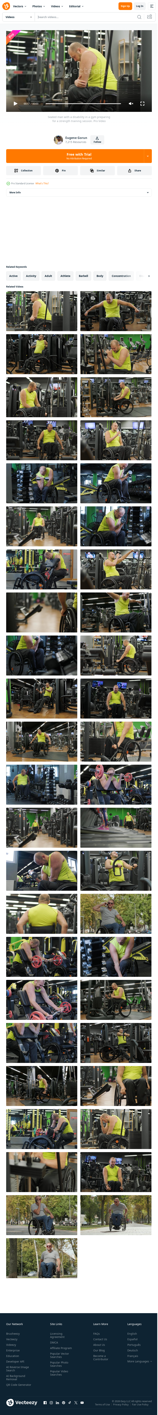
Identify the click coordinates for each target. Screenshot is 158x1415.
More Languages (135, 1359)
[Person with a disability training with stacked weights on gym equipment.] (115, 740)
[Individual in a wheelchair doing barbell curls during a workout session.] (41, 482)
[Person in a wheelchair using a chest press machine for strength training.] (115, 869)
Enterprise (13, 1348)
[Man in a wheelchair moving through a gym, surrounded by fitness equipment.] (41, 826)
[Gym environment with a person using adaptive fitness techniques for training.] (115, 525)
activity (31, 274)
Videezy (11, 1343)
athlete (65, 274)
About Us (97, 1343)
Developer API (15, 1360)
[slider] (83, 103)
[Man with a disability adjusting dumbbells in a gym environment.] (41, 783)
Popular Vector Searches (58, 1353)
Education (12, 1354)
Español (129, 1337)
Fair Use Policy (140, 1405)
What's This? (42, 183)
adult (48, 274)
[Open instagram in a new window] (51, 1404)
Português (131, 1343)
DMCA (53, 1341)
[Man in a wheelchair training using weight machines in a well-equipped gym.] (41, 1084)
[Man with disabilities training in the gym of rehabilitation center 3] (115, 611)
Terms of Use (102, 1405)
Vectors (18, 6)
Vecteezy (11, 1337)
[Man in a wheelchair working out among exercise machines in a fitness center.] (41, 525)
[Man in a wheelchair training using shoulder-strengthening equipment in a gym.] (115, 998)
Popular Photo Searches (58, 1362)
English (129, 1332)
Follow (97, 142)
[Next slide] (143, 274)
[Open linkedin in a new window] (57, 1404)
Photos (37, 6)
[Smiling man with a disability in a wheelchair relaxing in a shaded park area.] (41, 1257)
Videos (55, 6)
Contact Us (99, 1337)
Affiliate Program (60, 1346)
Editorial (74, 6)
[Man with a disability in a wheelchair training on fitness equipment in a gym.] (41, 1171)
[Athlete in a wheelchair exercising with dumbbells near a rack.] (115, 955)
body (100, 274)
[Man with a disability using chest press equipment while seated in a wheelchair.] (41, 353)
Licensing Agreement (56, 1333)
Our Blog (97, 1348)
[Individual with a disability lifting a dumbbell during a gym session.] (115, 482)
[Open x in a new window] (75, 1404)
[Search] (139, 17)
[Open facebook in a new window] (45, 1404)
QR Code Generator (12, 1384)
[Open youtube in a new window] (82, 1404)
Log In (139, 6)
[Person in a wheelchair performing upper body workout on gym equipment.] (41, 1041)
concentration (121, 274)
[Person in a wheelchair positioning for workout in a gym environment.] (41, 740)
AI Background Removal (15, 1375)
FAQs (95, 1332)
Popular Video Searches (58, 1371)
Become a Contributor (99, 1355)
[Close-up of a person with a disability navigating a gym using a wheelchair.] (41, 611)
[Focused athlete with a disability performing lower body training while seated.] (115, 396)
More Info (15, 191)
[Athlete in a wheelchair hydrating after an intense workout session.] (115, 439)
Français (129, 1354)
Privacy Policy (121, 1405)
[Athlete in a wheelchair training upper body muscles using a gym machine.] (115, 697)
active (13, 274)
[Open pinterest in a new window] (63, 1404)
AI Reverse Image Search (17, 1366)
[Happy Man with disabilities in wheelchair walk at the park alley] (115, 1214)
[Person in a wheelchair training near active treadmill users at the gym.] (115, 826)
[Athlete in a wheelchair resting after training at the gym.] (115, 1084)
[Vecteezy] (6, 6)
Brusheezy (13, 1332)
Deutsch (129, 1348)
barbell (83, 274)
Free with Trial (79, 156)
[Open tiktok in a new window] (69, 1404)
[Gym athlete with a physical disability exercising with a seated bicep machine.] (115, 353)
